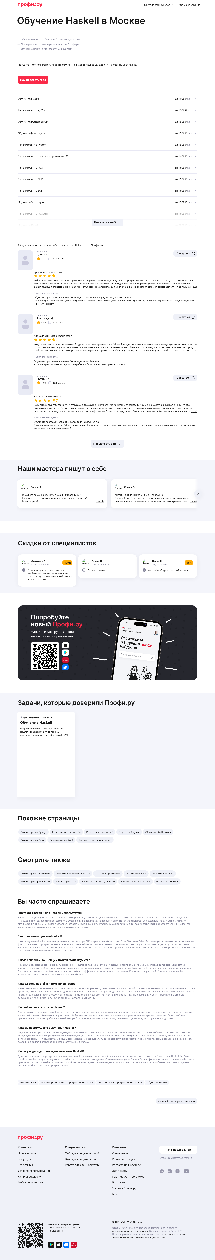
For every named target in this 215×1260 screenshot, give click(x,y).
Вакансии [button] (118, 1182)
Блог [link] (115, 1194)
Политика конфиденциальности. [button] (146, 1237)
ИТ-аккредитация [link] (123, 1159)
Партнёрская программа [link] (128, 1176)
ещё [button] (101, 501)
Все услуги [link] (24, 1159)
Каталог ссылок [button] (28, 1176)
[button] (185, 253)
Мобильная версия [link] (30, 1182)
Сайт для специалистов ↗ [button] (82, 1153)
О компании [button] (120, 1153)
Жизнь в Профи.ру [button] (124, 1188)
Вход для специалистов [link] (80, 1159)
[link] (33, 80)
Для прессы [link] (119, 1170)
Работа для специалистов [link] (82, 1165)
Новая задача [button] (27, 1153)
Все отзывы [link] (25, 1165)
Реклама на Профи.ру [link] (126, 1165)
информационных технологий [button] (130, 1230)
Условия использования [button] (34, 1170)
